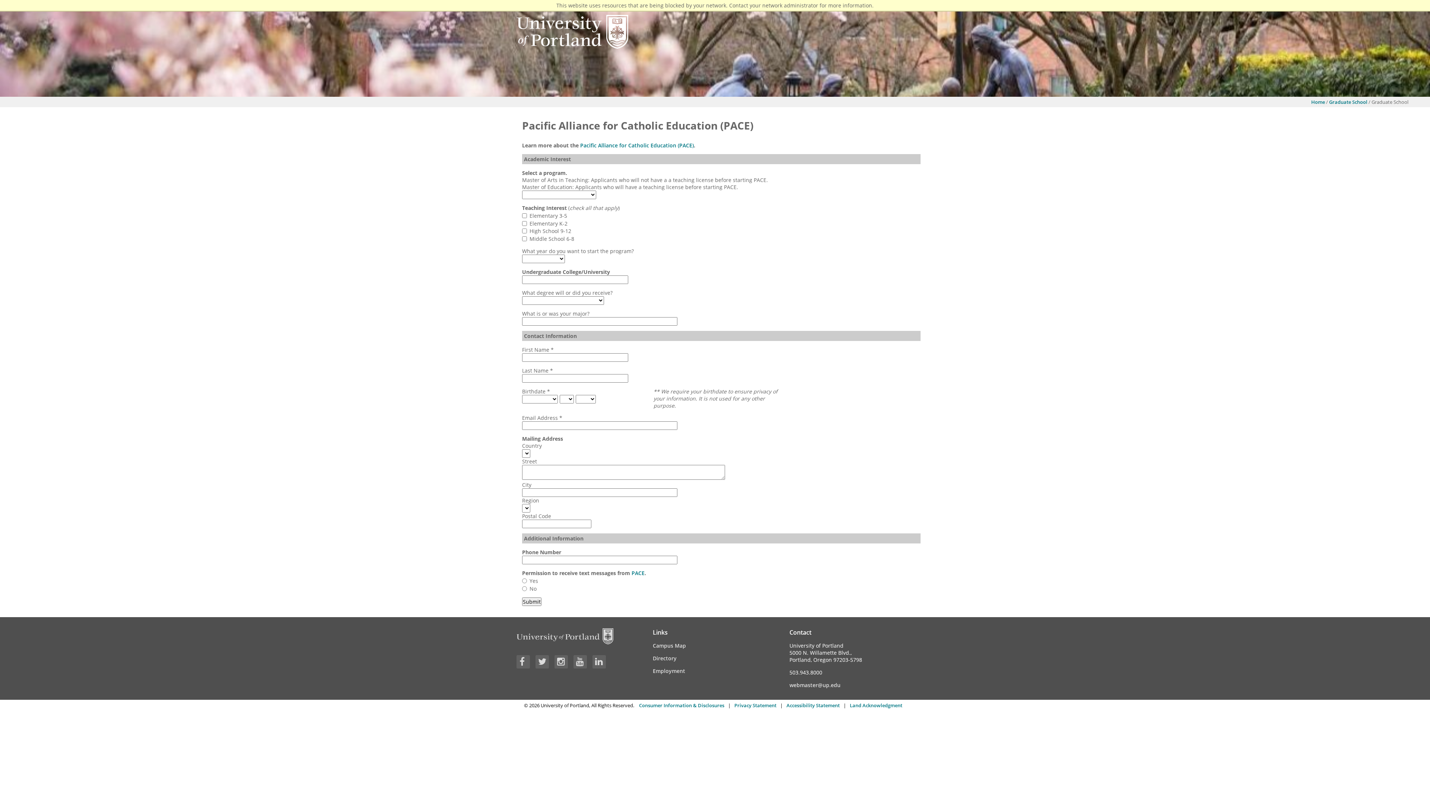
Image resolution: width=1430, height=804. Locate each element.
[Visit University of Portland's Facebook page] (523, 662)
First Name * (538, 349)
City (526, 484)
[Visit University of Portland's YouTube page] (580, 662)
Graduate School (1348, 102)
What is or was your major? (556, 313)
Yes (534, 580)
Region (530, 500)
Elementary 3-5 (548, 215)
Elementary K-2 (549, 223)
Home (1318, 102)
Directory (665, 658)
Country (532, 445)
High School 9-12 (550, 230)
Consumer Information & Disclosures (681, 705)
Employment (669, 670)
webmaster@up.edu (814, 685)
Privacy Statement (755, 705)
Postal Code (536, 516)
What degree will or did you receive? (567, 292)
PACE (638, 573)
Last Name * (537, 370)
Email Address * (542, 417)
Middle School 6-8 (552, 238)
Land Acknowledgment (876, 705)
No (533, 588)
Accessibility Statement (813, 705)
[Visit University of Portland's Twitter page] (542, 662)
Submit (532, 601)
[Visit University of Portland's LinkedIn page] (599, 662)
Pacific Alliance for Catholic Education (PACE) (637, 145)
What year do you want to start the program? (578, 251)
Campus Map (669, 645)
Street (529, 461)
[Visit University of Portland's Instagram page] (561, 662)
